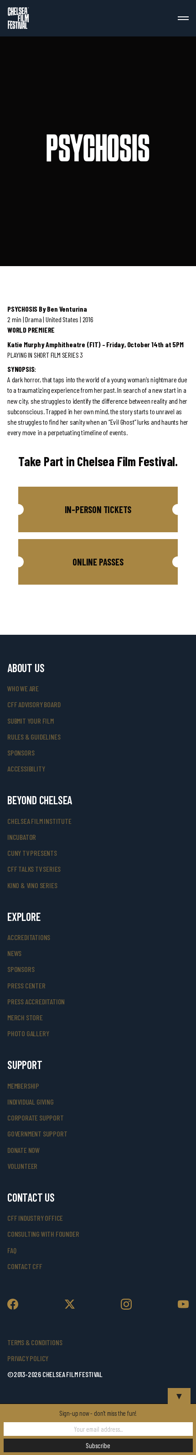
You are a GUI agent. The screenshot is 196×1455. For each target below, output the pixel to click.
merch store (25, 1017)
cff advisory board (33, 704)
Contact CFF (24, 1266)
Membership (23, 1085)
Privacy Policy (27, 1358)
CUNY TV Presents (32, 852)
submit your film (30, 720)
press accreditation (36, 1001)
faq (11, 1250)
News (14, 953)
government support (37, 1133)
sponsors (20, 752)
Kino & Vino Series (32, 885)
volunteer (22, 1166)
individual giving (30, 1101)
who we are (23, 688)
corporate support (35, 1117)
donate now (23, 1150)
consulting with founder (43, 1233)
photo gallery (28, 1033)
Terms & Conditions (34, 1342)
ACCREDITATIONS (28, 937)
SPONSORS (20, 969)
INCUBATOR (21, 837)
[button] (98, 509)
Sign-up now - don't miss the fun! (98, 1413)
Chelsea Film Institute (39, 821)
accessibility (26, 768)
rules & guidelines (33, 736)
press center (26, 985)
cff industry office (35, 1217)
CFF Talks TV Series (34, 868)
